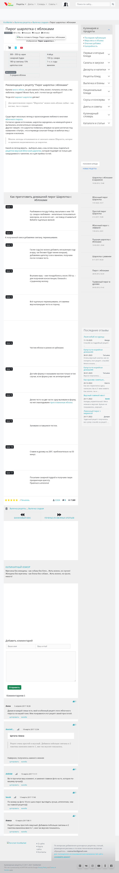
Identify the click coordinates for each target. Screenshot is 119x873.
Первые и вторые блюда (93, 54)
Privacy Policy (42, 867)
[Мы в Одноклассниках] (105, 866)
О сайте (41, 843)
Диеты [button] (31, 4)
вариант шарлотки (23, 97)
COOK (57, 500)
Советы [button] (52, 4)
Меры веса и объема (93, 40)
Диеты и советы (92, 106)
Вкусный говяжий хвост (94, 395)
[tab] (9, 47)
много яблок (18, 89)
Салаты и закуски (93, 62)
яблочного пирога (14, 119)
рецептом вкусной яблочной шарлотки (23, 151)
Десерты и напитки (94, 69)
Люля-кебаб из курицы (94, 336)
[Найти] (113, 4)
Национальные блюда (92, 91)
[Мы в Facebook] (111, 866)
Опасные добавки (92, 43)
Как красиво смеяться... (94, 379)
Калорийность (91, 46)
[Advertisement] (41, 173)
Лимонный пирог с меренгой (92, 412)
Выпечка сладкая (36, 508)
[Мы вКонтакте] (86, 866)
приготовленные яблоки (61, 402)
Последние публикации (95, 37)
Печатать (25, 500)
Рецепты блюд (92, 76)
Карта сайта (39, 848)
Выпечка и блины (93, 83)
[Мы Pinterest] (80, 866)
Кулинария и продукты (90, 29)
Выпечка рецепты (18, 508)
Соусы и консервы (94, 99)
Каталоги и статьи (94, 123)
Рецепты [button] (20, 4)
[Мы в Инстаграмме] (92, 866)
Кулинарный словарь (90, 115)
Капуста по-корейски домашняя (93, 350)
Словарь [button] (41, 4)
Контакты (41, 852)
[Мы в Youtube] (98, 866)
